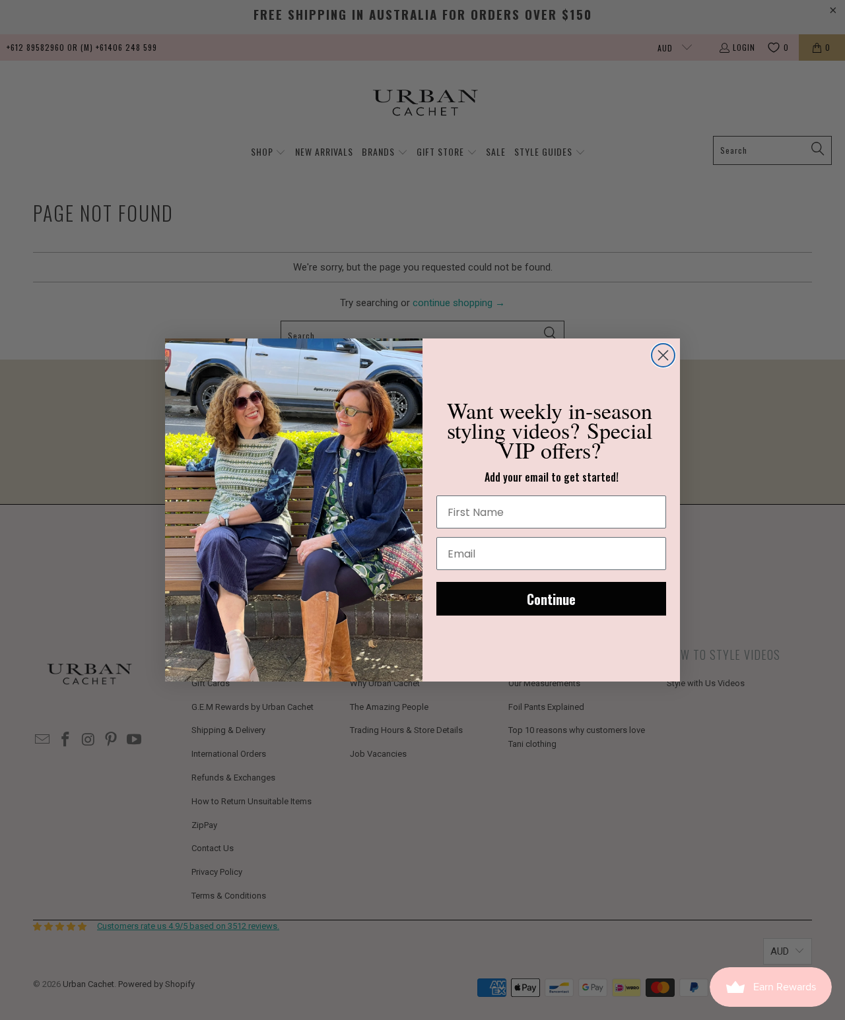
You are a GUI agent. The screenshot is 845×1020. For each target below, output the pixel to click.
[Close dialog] (663, 355)
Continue (551, 599)
